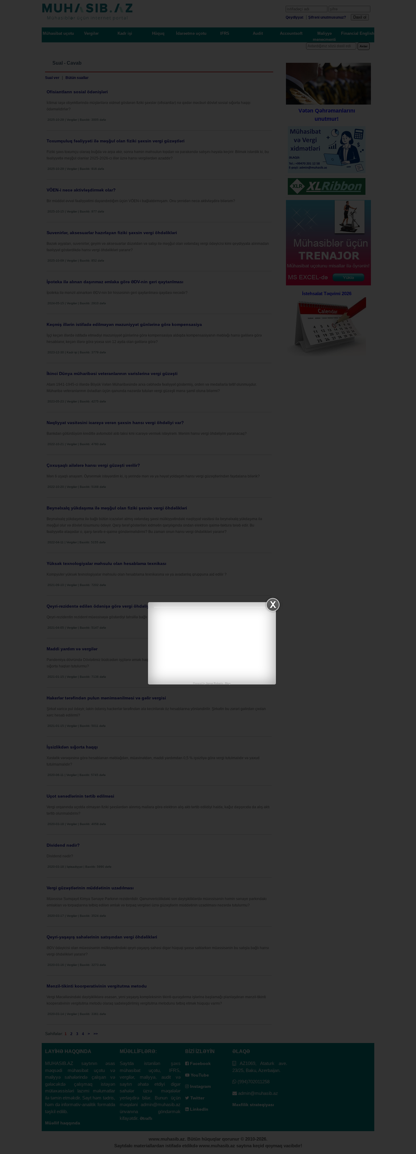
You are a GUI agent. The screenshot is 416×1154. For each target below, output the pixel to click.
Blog (228, 683)
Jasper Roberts (214, 683)
